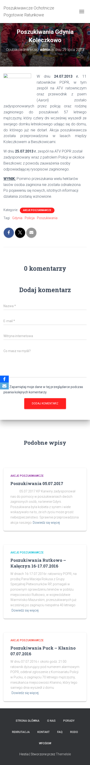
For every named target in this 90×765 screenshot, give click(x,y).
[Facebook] (4, 379)
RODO (74, 732)
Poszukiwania (47, 218)
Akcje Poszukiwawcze (37, 210)
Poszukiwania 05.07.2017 (36, 483)
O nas (51, 720)
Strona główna (27, 720)
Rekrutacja (21, 732)
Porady (69, 720)
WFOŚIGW (45, 743)
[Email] (4, 385)
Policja (30, 218)
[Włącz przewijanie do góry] (81, 756)
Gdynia (17, 218)
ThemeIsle (63, 754)
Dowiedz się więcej (46, 522)
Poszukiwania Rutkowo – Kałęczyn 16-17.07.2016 (38, 563)
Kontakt (43, 732)
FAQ (60, 732)
